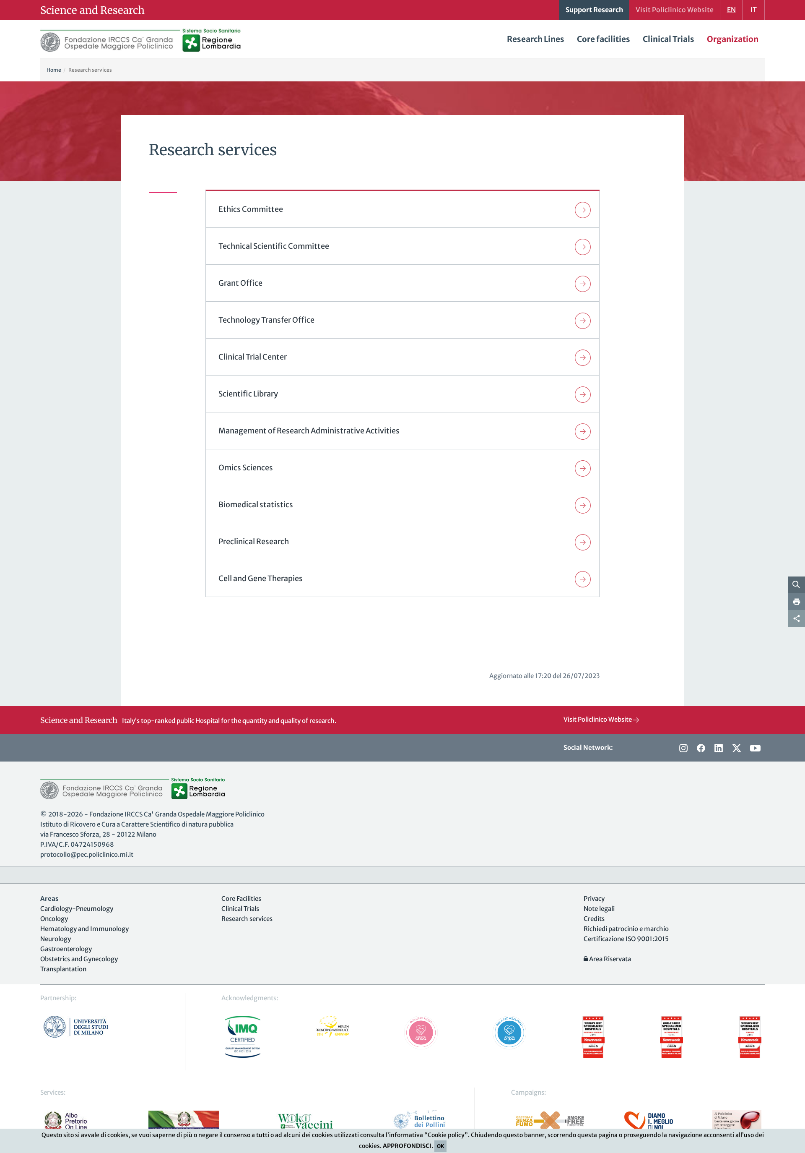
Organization (732, 39)
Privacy (594, 899)
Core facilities (603, 39)
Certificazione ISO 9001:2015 (626, 939)
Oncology (54, 919)
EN (731, 9)
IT (753, 9)
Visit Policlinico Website (598, 719)
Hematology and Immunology (84, 929)
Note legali (599, 909)
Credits (594, 919)
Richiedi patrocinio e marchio (626, 929)
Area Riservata (609, 959)
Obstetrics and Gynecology (79, 959)
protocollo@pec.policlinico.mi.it (86, 854)
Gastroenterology (66, 949)
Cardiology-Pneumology (76, 909)
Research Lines (535, 39)
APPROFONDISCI (407, 1146)
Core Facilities (241, 899)
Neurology (55, 939)
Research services (247, 919)
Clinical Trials (668, 39)
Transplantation (63, 969)
